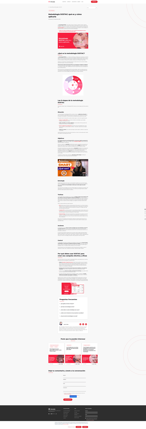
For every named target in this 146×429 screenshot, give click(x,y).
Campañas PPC (61, 210)
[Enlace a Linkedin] (51, 413)
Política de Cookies (65, 424)
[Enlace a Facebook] (53, 413)
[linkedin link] (80, 324)
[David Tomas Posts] (86, 324)
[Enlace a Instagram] (50, 413)
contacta (94, 1)
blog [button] (82, 1)
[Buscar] (97, 8)
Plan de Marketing (51, 10)
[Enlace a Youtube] (48, 413)
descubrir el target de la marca (67, 262)
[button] (73, 304)
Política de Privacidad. (90, 420)
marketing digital (61, 27)
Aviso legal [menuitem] (75, 412)
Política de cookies (76, 417)
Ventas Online (69, 345)
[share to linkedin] (145, 209)
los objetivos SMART (77, 141)
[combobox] (90, 8)
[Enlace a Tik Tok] (56, 413)
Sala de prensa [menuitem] (65, 416)
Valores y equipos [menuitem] (65, 413)
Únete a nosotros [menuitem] (65, 415)
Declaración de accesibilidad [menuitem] (77, 416)
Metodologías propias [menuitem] (66, 412)
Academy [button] (78, 1)
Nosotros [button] (64, 1)
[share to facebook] (145, 211)
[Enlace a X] (54, 413)
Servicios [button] (69, 1)
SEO (60, 205)
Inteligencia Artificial (87, 345)
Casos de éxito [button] (74, 1)
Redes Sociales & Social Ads (54, 345)
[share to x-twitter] (145, 212)
